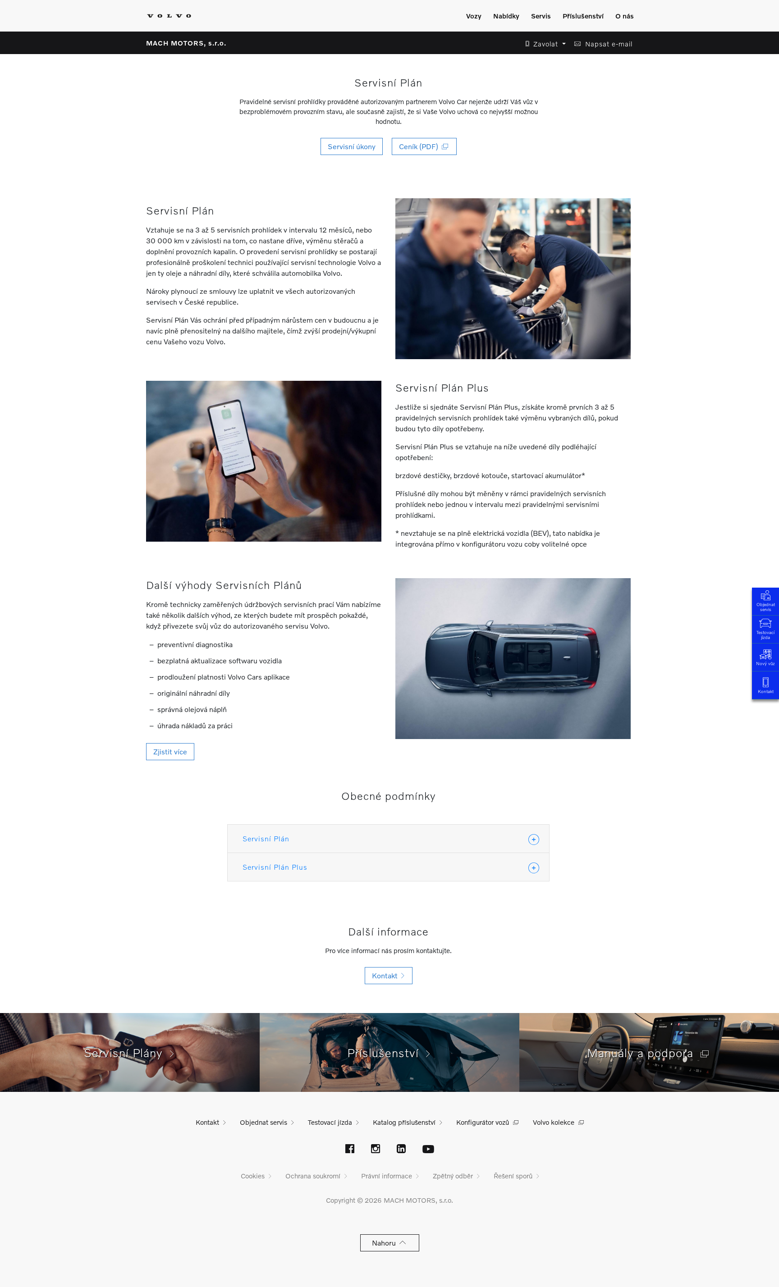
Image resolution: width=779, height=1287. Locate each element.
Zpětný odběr (453, 1176)
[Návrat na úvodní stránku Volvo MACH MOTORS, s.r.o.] (169, 15)
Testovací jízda (765, 635)
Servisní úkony (352, 146)
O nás (624, 16)
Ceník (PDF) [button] (420, 146)
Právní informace (386, 1176)
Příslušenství (583, 16)
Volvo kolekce (553, 1122)
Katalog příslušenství (404, 1122)
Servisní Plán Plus (275, 867)
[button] (543, 44)
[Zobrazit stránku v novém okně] (349, 1149)
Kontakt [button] (386, 975)
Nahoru (385, 1242)
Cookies (253, 1176)
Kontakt (766, 691)
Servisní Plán (266, 838)
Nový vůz (765, 663)
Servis (541, 16)
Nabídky (506, 16)
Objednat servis (765, 607)
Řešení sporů (513, 1176)
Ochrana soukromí (312, 1176)
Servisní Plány (127, 1052)
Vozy (473, 16)
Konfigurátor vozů (482, 1122)
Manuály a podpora (644, 1052)
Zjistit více (170, 751)
